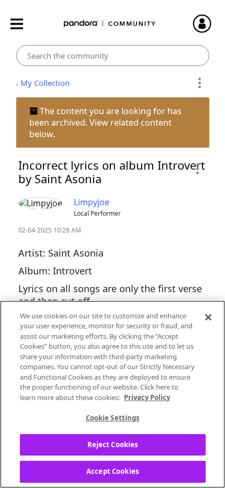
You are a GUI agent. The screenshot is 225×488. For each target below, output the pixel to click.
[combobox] (112, 55)
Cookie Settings (113, 418)
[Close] (208, 317)
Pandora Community (110, 24)
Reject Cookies (112, 444)
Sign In (206, 23)
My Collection (45, 82)
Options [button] (199, 83)
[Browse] (21, 24)
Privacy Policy (147, 397)
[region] (112, 394)
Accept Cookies (112, 471)
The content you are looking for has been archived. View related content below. (105, 122)
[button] (197, 169)
